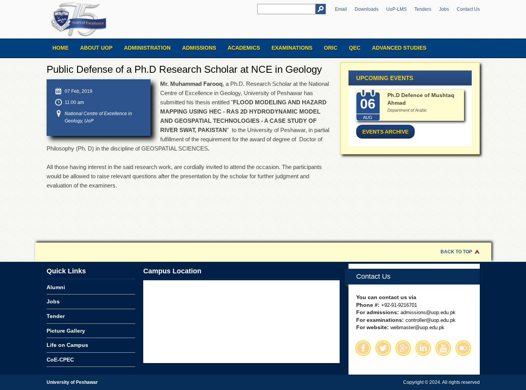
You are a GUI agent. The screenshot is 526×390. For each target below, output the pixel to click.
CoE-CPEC (60, 360)
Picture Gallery (66, 331)
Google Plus (403, 348)
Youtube (443, 348)
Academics (244, 48)
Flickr (463, 348)
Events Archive (385, 132)
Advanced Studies (399, 48)
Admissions (199, 48)
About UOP (96, 48)
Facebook (363, 348)
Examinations (291, 48)
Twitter (383, 348)
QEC (354, 48)
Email (341, 9)
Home (60, 48)
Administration (147, 48)
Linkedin (423, 348)
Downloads (367, 9)
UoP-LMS (396, 9)
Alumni (56, 287)
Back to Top (456, 251)
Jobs (444, 9)
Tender (56, 316)
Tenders (422, 9)
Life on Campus (67, 345)
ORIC (330, 48)
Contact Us (468, 9)
